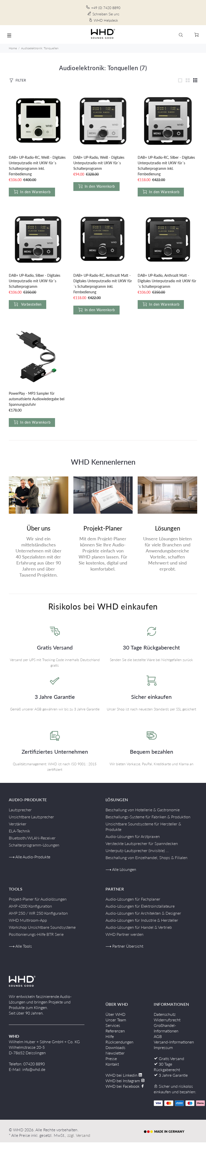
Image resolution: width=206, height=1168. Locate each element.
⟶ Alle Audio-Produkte (29, 856)
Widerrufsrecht (167, 1019)
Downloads (115, 1047)
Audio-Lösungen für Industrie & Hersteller (142, 920)
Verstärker (17, 823)
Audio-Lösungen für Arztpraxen (133, 836)
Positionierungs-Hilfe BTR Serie (36, 934)
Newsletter (115, 1053)
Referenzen (115, 1030)
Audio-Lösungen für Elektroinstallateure (140, 906)
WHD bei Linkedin (122, 1075)
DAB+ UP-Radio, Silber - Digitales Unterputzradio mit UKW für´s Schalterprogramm (34, 281)
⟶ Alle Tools (20, 946)
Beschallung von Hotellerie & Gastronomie (143, 809)
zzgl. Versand (78, 1135)
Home (13, 48)
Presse (111, 1058)
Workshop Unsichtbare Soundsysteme (42, 927)
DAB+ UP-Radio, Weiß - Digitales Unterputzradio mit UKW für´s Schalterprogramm (98, 163)
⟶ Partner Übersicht (124, 946)
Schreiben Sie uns (105, 14)
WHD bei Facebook (123, 1086)
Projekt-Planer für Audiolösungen (38, 899)
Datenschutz (165, 1014)
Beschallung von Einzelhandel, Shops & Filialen (146, 857)
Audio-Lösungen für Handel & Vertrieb (139, 927)
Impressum (163, 1047)
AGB (158, 1036)
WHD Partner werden (124, 934)
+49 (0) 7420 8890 (105, 8)
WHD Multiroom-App (28, 920)
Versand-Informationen (174, 1041)
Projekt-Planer (102, 528)
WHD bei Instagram (123, 1080)
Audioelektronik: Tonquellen (40, 48)
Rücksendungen (119, 1041)
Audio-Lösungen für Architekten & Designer (143, 913)
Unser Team (116, 1019)
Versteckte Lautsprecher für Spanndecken (142, 843)
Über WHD (115, 1014)
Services (113, 1025)
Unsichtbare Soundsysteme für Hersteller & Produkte (143, 826)
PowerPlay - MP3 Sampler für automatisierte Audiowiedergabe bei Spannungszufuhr (36, 399)
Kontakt (112, 1064)
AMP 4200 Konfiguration (30, 906)
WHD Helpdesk (106, 20)
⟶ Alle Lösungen (121, 869)
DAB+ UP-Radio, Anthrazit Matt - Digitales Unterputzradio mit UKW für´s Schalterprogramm (167, 281)
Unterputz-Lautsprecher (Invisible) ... (137, 850)
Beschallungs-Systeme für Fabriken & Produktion (148, 816)
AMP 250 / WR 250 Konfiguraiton (38, 913)
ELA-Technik (19, 830)
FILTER (21, 80)
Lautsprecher (20, 809)
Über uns (38, 528)
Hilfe (110, 1036)
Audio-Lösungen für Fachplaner (133, 899)
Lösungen (167, 528)
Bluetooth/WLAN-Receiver (32, 837)
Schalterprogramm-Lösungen (34, 844)
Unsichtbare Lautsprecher (31, 816)
